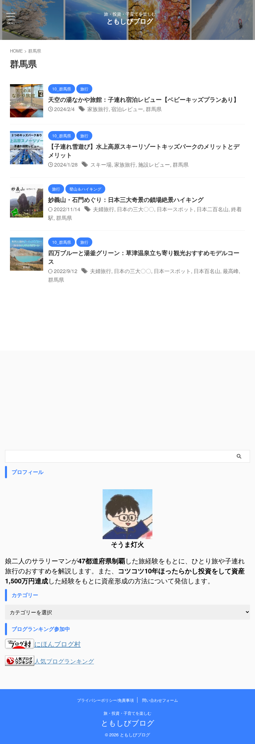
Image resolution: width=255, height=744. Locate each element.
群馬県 (154, 109)
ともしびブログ (130, 21)
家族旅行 (98, 109)
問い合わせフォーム (160, 700)
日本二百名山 (212, 209)
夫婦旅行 (103, 209)
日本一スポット (175, 209)
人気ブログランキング (64, 661)
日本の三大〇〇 (135, 209)
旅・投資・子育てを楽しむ (127, 713)
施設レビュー (154, 164)
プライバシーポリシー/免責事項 (105, 700)
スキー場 (101, 164)
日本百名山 (207, 271)
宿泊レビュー (127, 109)
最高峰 (231, 271)
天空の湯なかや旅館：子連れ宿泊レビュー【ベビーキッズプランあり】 (143, 99)
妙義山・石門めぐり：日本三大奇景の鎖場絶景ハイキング (126, 199)
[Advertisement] (127, 400)
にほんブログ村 (57, 644)
